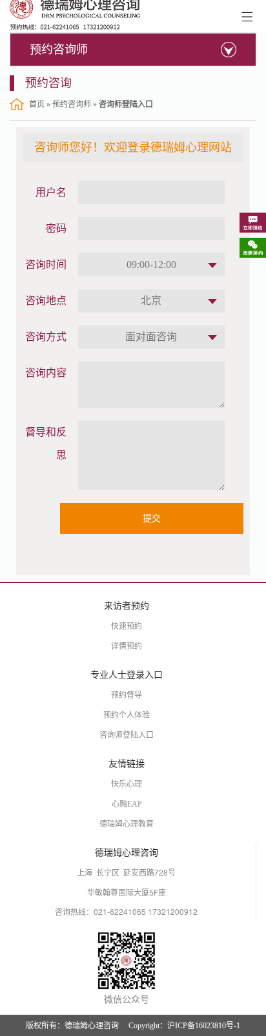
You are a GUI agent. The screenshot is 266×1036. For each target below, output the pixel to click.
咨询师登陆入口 (126, 735)
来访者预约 (126, 606)
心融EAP (127, 804)
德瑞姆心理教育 (126, 824)
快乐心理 (126, 784)
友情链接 (126, 764)
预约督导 (126, 695)
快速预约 (126, 626)
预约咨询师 (59, 49)
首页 (37, 104)
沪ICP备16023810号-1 (203, 1025)
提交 (152, 518)
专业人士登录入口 (126, 675)
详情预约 (126, 646)
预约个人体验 (126, 715)
